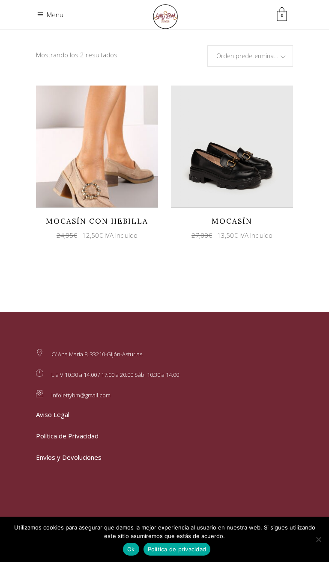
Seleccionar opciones (89, 146)
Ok (131, 549)
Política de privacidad (177, 549)
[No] (318, 539)
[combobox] (250, 56)
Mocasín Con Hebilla (97, 221)
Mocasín (232, 221)
